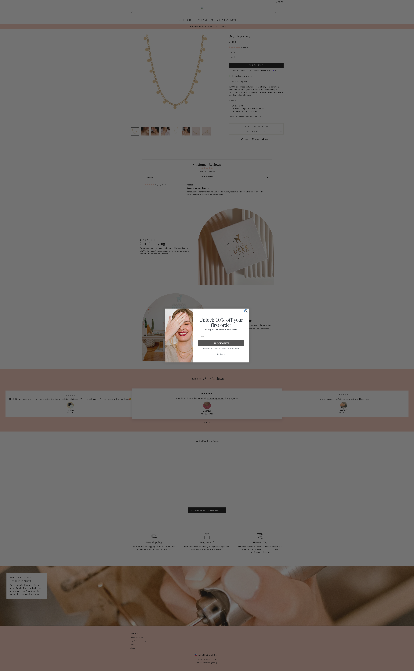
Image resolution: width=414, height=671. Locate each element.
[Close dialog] (246, 311)
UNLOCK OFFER (221, 343)
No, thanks (221, 354)
